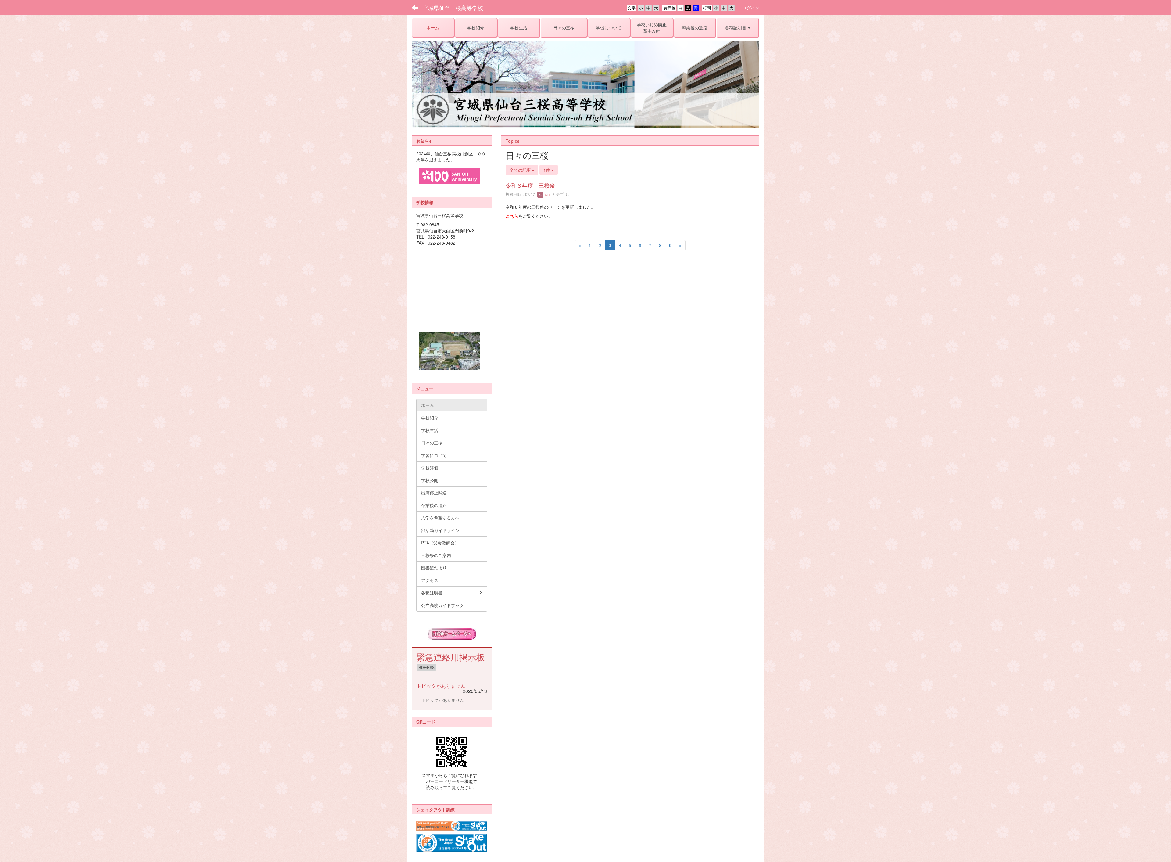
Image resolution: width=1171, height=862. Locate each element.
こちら (512, 216)
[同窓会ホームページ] (452, 634)
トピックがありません (441, 685)
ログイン (750, 8)
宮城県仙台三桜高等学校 (453, 8)
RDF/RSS (426, 667)
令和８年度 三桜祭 (530, 185)
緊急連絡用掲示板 (451, 657)
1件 (547, 170)
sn (547, 194)
